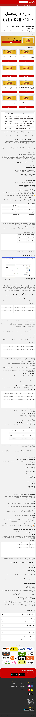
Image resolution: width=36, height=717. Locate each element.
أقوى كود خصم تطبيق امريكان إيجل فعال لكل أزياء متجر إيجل (24, 123)
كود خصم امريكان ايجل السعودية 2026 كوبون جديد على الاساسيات (23, 125)
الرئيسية (33, 5)
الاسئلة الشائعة (22, 684)
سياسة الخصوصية (22, 686)
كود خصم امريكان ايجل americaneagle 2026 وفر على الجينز (24, 128)
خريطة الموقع (22, 690)
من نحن (22, 683)
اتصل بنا (22, 689)
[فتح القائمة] (3, 2)
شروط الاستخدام (22, 687)
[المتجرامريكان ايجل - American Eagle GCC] (18, 16)
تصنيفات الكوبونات (14, 686)
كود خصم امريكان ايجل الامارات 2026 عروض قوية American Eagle (24, 121)
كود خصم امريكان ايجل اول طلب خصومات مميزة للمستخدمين (24, 116)
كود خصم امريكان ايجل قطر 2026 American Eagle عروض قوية (23, 118)
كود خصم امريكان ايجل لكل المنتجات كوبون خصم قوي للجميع (24, 114)
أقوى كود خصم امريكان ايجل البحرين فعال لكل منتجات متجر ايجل (23, 126)
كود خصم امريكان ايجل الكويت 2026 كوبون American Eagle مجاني (11, 88)
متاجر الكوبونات (28, 5)
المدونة (14, 687)
